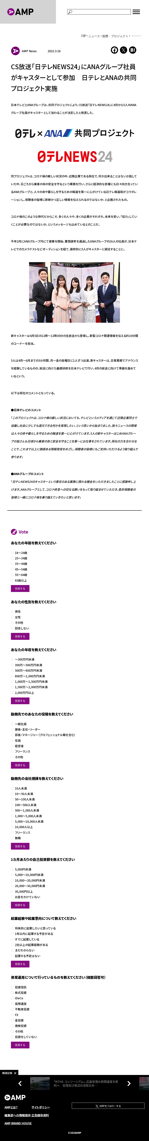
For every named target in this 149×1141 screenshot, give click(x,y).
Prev (20, 1083)
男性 (18, 611)
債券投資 (21, 1026)
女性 (18, 617)
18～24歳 (21, 553)
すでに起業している (27, 939)
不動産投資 (22, 1009)
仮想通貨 (21, 1004)
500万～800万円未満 (28, 670)
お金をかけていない (27, 897)
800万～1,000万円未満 (30, 676)
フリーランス (22, 751)
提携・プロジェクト (115, 36)
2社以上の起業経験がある (31, 945)
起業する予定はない (27, 956)
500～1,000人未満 (27, 810)
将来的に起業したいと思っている (35, 928)
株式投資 (21, 993)
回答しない (22, 628)
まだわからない (24, 950)
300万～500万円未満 (28, 665)
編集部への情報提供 (18, 1115)
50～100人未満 (25, 799)
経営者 (19, 746)
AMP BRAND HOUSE (18, 1123)
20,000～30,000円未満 (30, 886)
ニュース (94, 36)
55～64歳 (21, 575)
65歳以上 (21, 580)
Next (128, 1083)
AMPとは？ (11, 1107)
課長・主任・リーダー (27, 729)
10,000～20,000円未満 (30, 880)
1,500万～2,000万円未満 (31, 687)
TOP (83, 36)
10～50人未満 (24, 794)
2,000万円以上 (24, 693)
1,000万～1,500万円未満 (31, 681)
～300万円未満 (24, 659)
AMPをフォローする (110, 1106)
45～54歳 (21, 569)
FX (16, 1015)
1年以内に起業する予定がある (34, 934)
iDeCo (19, 998)
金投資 (19, 1020)
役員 (18, 740)
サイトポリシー (40, 1107)
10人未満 (21, 788)
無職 (18, 838)
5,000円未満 (23, 869)
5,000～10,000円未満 (29, 875)
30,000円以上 (24, 891)
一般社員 (21, 724)
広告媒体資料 (40, 1115)
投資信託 (21, 987)
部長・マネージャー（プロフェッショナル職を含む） (45, 735)
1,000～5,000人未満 (28, 816)
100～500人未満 (25, 805)
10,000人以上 (24, 827)
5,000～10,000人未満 (29, 821)
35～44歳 (21, 564)
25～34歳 (21, 558)
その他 (19, 623)
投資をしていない (26, 1037)
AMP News (29, 51)
